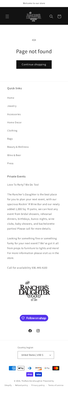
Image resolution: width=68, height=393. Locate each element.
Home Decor (14, 122)
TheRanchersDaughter (32, 381)
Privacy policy (38, 385)
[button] (7, 16)
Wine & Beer (14, 155)
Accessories (14, 114)
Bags (10, 138)
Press (10, 163)
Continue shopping (34, 64)
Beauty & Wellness (18, 146)
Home (10, 97)
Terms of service (55, 385)
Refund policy (21, 385)
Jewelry (11, 106)
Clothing (12, 130)
